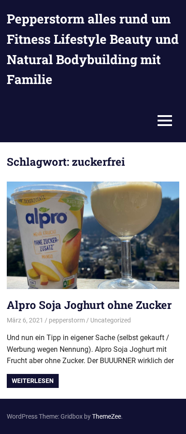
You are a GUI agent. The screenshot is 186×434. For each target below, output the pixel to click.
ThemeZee (106, 416)
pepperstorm (67, 320)
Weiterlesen (33, 380)
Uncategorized (110, 320)
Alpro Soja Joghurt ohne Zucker (89, 305)
